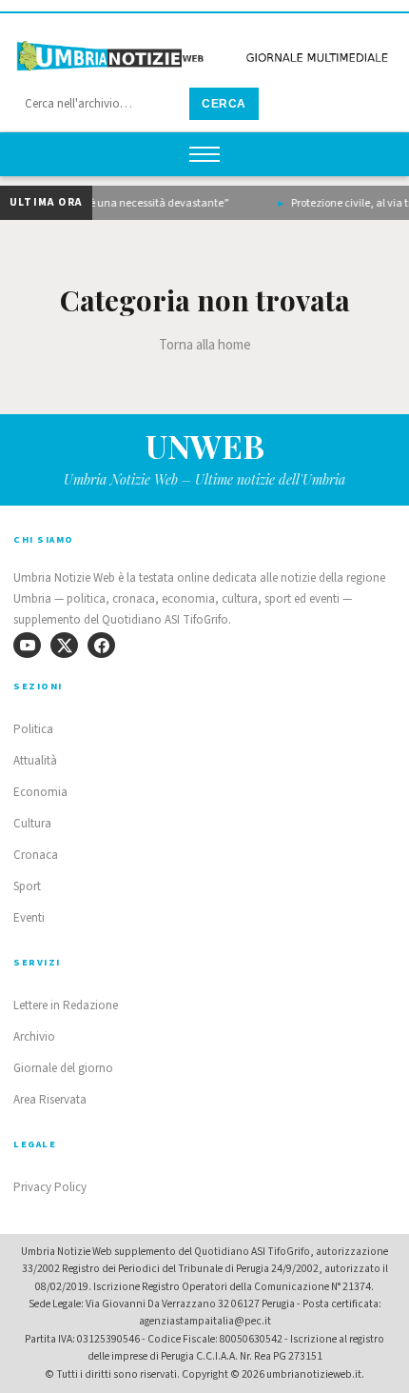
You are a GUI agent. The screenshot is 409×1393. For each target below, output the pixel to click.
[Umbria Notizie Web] (204, 51)
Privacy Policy (50, 1187)
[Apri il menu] (204, 154)
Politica (33, 729)
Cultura (32, 823)
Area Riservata (50, 1099)
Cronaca (35, 855)
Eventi (29, 917)
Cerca (224, 103)
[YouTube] (27, 645)
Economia (40, 792)
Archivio (34, 1036)
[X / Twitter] (64, 645)
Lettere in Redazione (65, 1005)
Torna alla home (205, 345)
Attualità (35, 760)
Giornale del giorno (63, 1068)
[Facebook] (101, 645)
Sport (27, 886)
